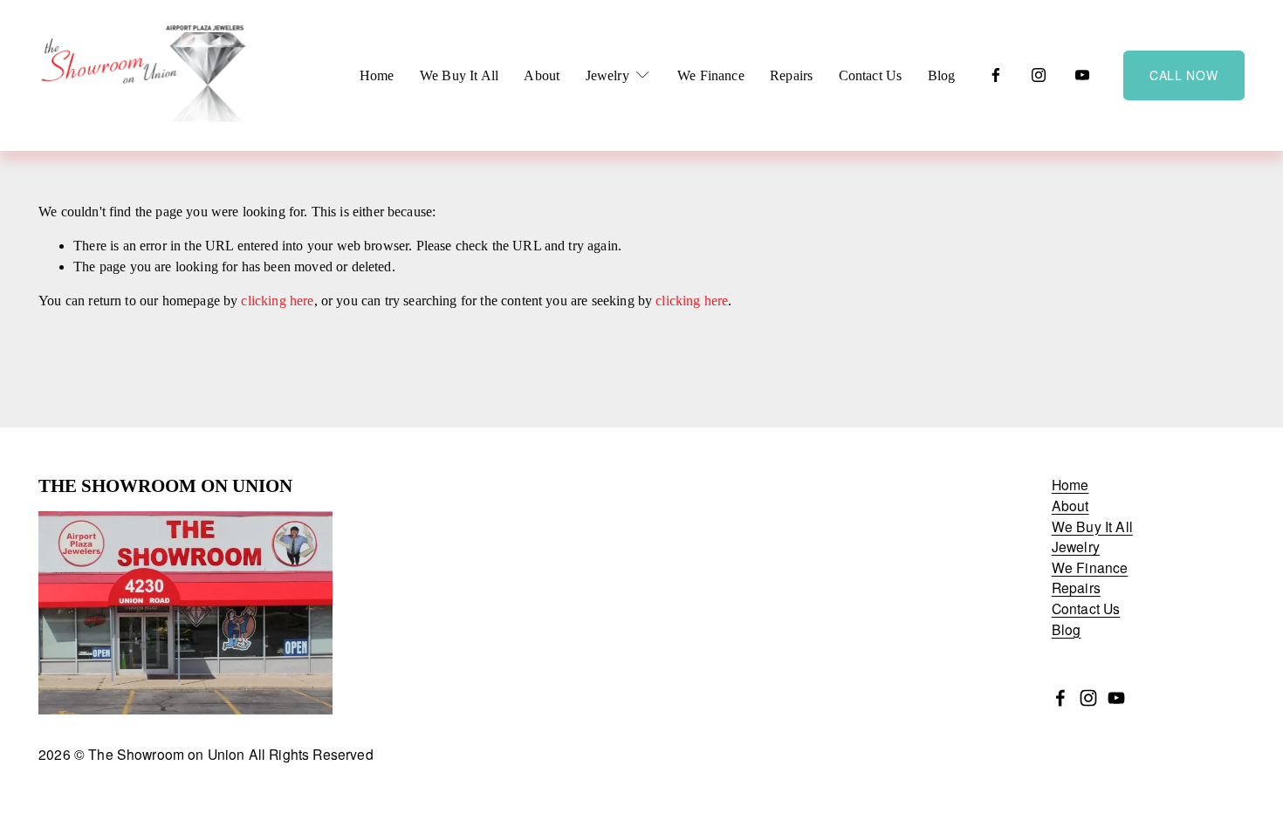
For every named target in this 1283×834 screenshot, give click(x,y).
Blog (942, 75)
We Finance (710, 75)
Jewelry (1076, 547)
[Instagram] (1038, 75)
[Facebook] (996, 75)
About (541, 75)
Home (377, 75)
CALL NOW (1183, 75)
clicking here (277, 300)
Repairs (791, 75)
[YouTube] (1082, 75)
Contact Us (870, 75)
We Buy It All (459, 75)
